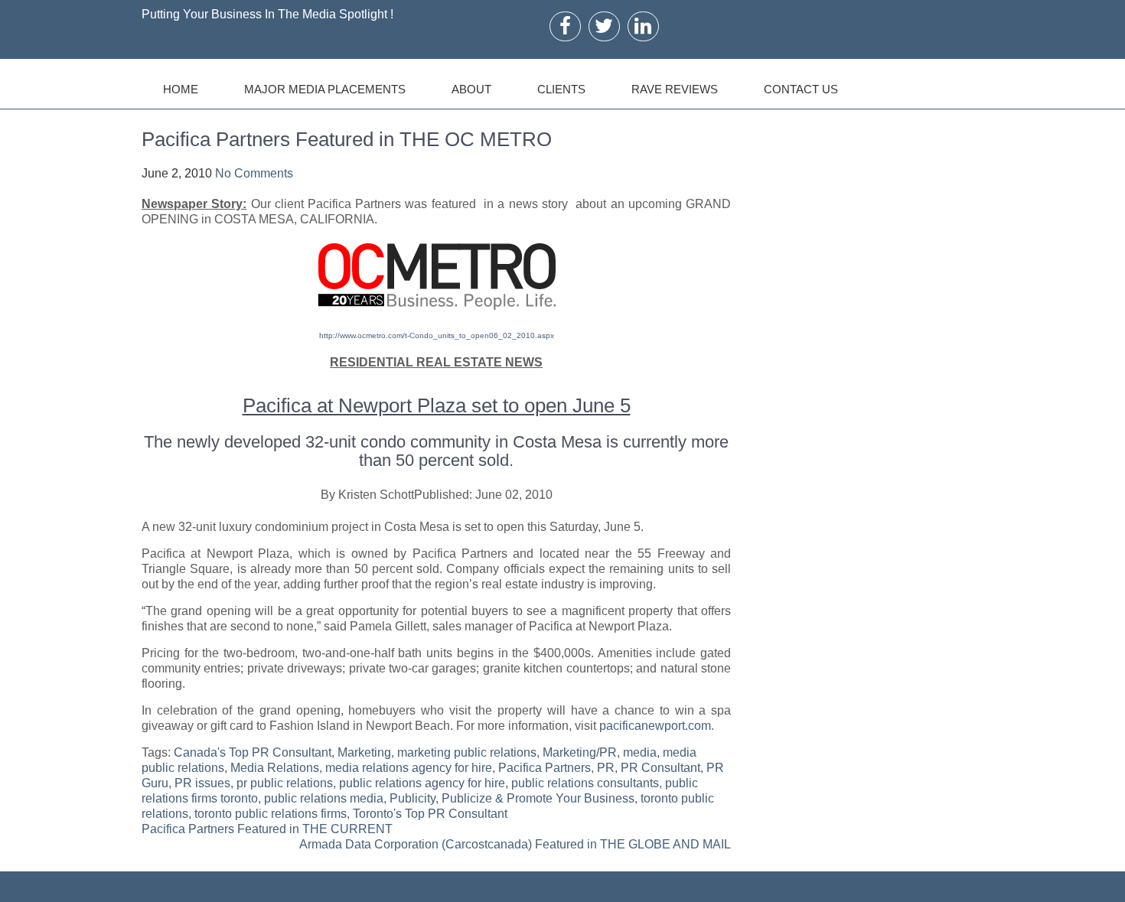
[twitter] (604, 26)
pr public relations (284, 783)
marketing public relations (466, 752)
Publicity (412, 798)
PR (606, 767)
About (471, 89)
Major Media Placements (325, 89)
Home (180, 89)
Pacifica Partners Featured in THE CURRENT (267, 828)
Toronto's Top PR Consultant (430, 813)
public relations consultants (585, 783)
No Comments (254, 173)
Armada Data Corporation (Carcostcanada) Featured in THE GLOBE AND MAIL (515, 844)
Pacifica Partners (544, 767)
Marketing (364, 752)
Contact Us (801, 89)
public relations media (323, 798)
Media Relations (274, 767)
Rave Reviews (674, 89)
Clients (561, 89)
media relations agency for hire (408, 767)
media (640, 752)
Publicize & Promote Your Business (538, 798)
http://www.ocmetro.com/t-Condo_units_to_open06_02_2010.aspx (436, 335)
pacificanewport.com (655, 725)
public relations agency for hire (422, 783)
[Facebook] (565, 26)
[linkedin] (642, 26)
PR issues (202, 783)
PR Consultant (660, 767)
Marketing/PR (580, 752)
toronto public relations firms (270, 813)
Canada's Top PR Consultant (252, 752)
